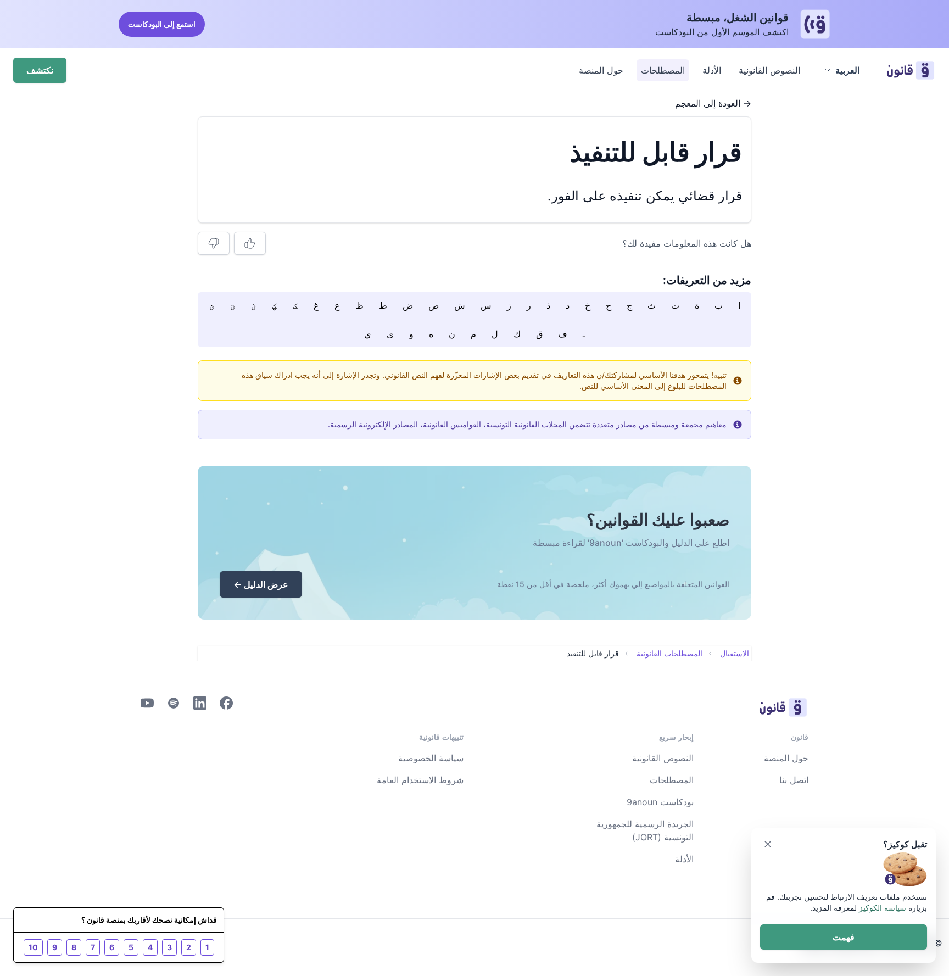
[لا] (214, 243)
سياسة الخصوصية (431, 757)
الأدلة (711, 70)
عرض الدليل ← (260, 584)
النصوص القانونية (769, 70)
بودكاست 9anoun (660, 801)
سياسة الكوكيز (882, 907)
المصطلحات (663, 70)
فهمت (844, 937)
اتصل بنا (793, 779)
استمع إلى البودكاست (162, 24)
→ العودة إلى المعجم (713, 103)
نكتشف (39, 70)
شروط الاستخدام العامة (420, 779)
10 (33, 947)
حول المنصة (601, 70)
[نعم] (250, 243)
